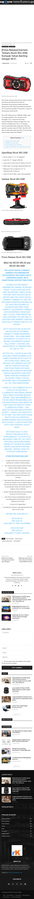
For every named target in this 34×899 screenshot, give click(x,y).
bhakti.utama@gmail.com (15, 872)
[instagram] (15, 585)
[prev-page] (3, 623)
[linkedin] (18, 585)
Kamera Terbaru (18, 538)
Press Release (12, 46)
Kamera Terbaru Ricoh (7, 541)
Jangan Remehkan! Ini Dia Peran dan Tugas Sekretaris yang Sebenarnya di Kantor (22, 698)
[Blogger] (8, 884)
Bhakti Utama (6, 63)
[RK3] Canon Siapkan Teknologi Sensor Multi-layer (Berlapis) (8, 559)
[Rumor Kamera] (17, 850)
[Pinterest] (16, 67)
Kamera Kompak (9, 538)
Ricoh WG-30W (17, 541)
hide (22, 137)
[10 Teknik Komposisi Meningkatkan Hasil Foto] (6, 760)
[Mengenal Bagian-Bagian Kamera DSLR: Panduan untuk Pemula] (6, 742)
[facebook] (12, 585)
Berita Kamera (9, 42)
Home (3, 42)
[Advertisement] (17, 22)
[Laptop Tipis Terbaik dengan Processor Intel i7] (6, 708)
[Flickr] (17, 884)
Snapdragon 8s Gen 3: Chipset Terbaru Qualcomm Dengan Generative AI (20, 616)
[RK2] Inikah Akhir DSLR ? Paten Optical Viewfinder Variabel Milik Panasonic (25, 559)
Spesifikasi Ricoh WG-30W (11, 141)
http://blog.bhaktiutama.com (17, 575)
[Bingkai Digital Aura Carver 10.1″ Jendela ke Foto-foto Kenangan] (6, 609)
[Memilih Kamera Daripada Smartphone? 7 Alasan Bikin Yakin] (6, 751)
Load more (16, 714)
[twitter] (21, 585)
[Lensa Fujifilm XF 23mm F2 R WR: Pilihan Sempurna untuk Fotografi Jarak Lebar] (6, 690)
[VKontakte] (25, 884)
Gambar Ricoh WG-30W (11, 143)
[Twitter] (12, 67)
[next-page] (5, 623)
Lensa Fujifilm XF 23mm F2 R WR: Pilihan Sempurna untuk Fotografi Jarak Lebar (21, 689)
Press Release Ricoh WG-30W (13, 144)
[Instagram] (21, 884)
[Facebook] (8, 67)
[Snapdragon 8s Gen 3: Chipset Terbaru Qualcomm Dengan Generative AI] (6, 617)
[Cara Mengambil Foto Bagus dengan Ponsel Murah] (6, 733)
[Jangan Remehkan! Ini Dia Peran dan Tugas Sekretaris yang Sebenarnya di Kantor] (6, 699)
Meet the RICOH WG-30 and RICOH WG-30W (17, 146)
